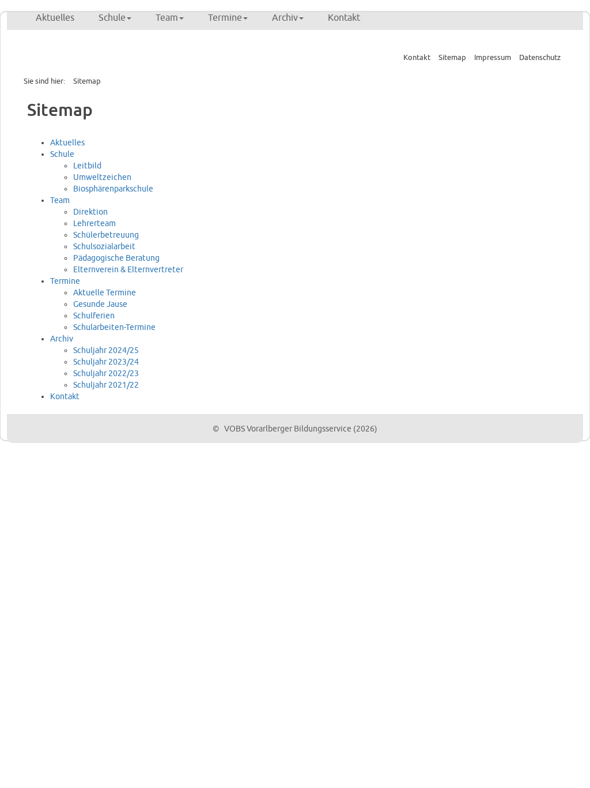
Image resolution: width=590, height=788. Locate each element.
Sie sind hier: (44, 81)
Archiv (285, 17)
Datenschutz (540, 58)
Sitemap (452, 58)
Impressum (492, 58)
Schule (112, 17)
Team (167, 17)
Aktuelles (55, 17)
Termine (225, 17)
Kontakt (344, 17)
